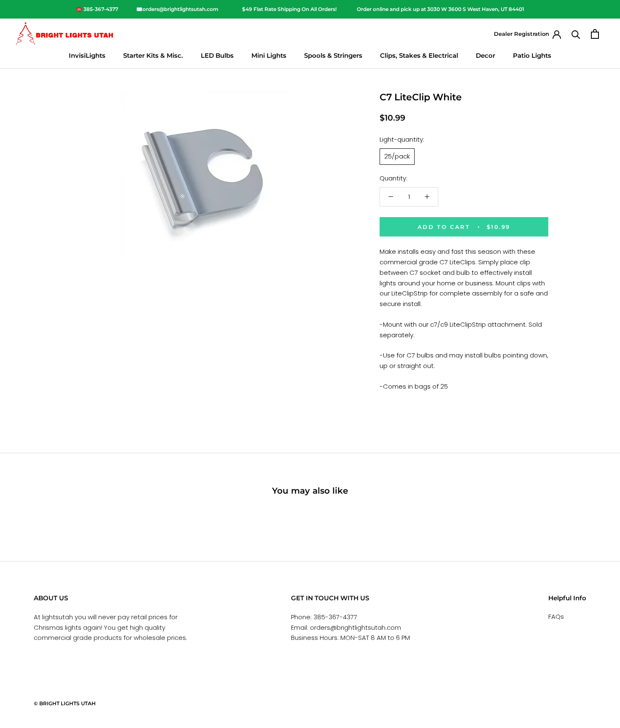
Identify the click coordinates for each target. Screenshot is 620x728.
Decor (485, 55)
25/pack (397, 156)
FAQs (556, 616)
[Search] (575, 34)
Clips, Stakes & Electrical (419, 55)
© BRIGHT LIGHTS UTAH (65, 703)
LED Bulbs (217, 55)
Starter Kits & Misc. (153, 55)
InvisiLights (87, 55)
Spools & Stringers (333, 55)
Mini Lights (268, 55)
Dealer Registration (521, 33)
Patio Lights (532, 55)
